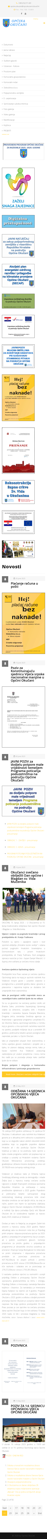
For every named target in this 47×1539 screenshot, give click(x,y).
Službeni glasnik (10, 61)
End (40, 1513)
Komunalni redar (11, 82)
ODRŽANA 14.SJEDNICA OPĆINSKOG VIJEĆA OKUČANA (28, 1094)
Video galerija (9, 114)
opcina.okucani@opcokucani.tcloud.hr (24, 6)
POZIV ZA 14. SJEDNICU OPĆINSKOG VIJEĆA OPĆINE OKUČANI (28, 1409)
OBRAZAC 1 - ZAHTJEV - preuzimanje (22, 840)
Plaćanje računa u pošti (24, 585)
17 (16, 1508)
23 (10, 1513)
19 (28, 1508)
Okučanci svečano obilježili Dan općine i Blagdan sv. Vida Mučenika (27, 877)
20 (34, 1508)
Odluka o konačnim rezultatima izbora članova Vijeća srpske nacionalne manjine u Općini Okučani (25, 1468)
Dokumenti (8, 44)
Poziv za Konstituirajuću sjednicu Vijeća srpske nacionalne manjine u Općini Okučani (27, 674)
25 (22, 1513)
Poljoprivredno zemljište (14, 93)
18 (22, 1508)
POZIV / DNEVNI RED (14, 1455)
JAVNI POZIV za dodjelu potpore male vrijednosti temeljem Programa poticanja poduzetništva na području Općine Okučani (27, 770)
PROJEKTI (7, 130)
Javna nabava (9, 50)
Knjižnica (7, 125)
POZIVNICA (19, 1345)
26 (28, 1513)
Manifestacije (9, 120)
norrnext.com (5, 134)
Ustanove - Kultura (11, 66)
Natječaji (7, 55)
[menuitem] (23, 44)
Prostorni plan (10, 71)
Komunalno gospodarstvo (15, 77)
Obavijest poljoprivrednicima (19, 1482)
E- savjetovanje (10, 98)
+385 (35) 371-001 (24, 3)
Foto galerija (9, 109)
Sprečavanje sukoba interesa (16, 103)
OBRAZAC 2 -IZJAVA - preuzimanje (21, 847)
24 (16, 1513)
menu (35, 19)
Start (4, 1508)
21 (40, 1508)
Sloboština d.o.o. (11, 87)
